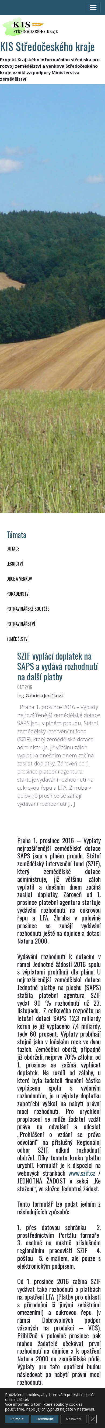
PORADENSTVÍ (18, 594)
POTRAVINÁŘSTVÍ (20, 624)
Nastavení (73, 1419)
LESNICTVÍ (14, 563)
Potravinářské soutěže (27, 609)
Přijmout (16, 1419)
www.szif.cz (81, 1173)
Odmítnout (44, 1419)
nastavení (85, 1409)
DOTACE (12, 548)
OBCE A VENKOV (19, 578)
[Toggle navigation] (93, 7)
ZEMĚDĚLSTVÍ (17, 639)
